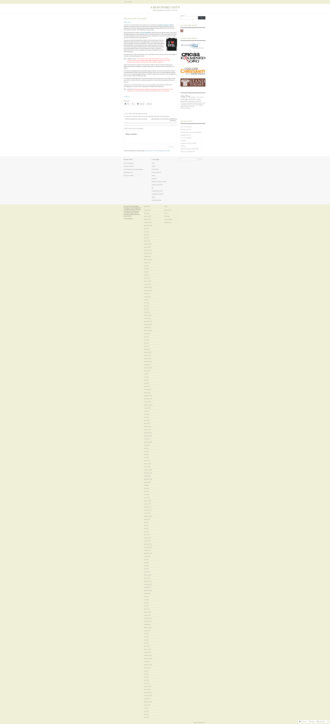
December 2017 (148, 507)
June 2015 (146, 599)
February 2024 (147, 281)
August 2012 (147, 705)
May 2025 (146, 234)
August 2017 (147, 519)
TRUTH (192, 106)
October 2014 (147, 624)
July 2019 (146, 448)
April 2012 (146, 717)
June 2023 (146, 302)
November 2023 (148, 290)
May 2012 (146, 714)
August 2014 (147, 630)
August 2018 (147, 482)
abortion (129, 116)
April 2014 (146, 643)
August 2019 (147, 445)
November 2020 (148, 398)
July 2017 (146, 522)
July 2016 (146, 559)
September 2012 (148, 701)
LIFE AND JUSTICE (137, 113)
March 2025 (147, 241)
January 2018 (147, 503)
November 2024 (148, 253)
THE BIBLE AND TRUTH (158, 194)
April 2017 (146, 531)
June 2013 (146, 674)
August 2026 (147, 210)
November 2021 (148, 361)
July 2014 (146, 633)
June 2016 (146, 562)
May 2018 (146, 491)
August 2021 (147, 370)
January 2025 (147, 247)
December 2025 (148, 222)
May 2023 (146, 306)
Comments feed (168, 219)
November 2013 (148, 658)
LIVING (198, 99)
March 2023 (147, 312)
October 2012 (147, 698)
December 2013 (148, 655)
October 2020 (147, 401)
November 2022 (148, 324)
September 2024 (148, 259)
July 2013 (146, 671)
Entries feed (167, 216)
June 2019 (146, 451)
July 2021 (146, 374)
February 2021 (147, 389)
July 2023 (146, 299)
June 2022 (146, 340)
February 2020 (148, 426)
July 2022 (146, 336)
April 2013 (146, 680)
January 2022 (147, 355)
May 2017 (146, 528)
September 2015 (148, 590)
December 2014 (148, 618)
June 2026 (146, 213)
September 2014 (148, 627)
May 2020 (146, 417)
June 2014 (146, 636)
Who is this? (128, 2)
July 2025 (146, 228)
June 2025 (146, 231)
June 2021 (146, 377)
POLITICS (144, 113)
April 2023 (146, 309)
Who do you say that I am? (187, 151)
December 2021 (148, 358)
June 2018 (146, 488)
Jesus (157, 116)
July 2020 (146, 411)
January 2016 (147, 578)
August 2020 (147, 408)
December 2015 (148, 581)
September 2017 (148, 516)
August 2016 (147, 556)
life (164, 116)
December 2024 (148, 250)
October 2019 (147, 439)
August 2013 (147, 667)
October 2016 (147, 550)
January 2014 (147, 652)
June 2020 (146, 414)
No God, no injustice (186, 137)
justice (161, 116)
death (139, 116)
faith (142, 116)
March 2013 (147, 683)
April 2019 (146, 457)
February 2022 (147, 352)
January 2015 (147, 615)
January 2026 (147, 219)
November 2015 (148, 584)
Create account (168, 210)
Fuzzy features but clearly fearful (189, 148)
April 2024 (146, 275)
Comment (171, 147)
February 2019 (147, 463)
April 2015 (146, 606)
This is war (183, 140)
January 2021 (147, 392)
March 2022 (147, 349)
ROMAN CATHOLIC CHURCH (159, 181)
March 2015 (147, 609)
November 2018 (148, 473)
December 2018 (148, 469)
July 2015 (146, 596)
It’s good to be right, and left (188, 143)
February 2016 (147, 575)
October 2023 (147, 293)
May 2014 (146, 640)
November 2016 (148, 547)
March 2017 (147, 534)
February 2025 (147, 244)
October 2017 (147, 513)
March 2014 (147, 646)
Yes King (182, 146)
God (155, 116)
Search (182, 15)
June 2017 (146, 525)
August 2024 (147, 262)
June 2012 (146, 711)
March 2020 (147, 423)
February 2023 (147, 315)
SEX (203, 103)
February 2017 (147, 538)
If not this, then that (185, 129)
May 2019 (146, 454)
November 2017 (148, 510)
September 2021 (148, 367)
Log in (165, 213)
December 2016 (148, 544)
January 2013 (147, 689)
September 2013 (148, 664)
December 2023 (148, 287)
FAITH (130, 113)
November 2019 (148, 435)
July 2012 (146, 708)
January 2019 (147, 466)
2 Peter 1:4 (127, 96)
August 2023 (147, 296)
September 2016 (148, 553)
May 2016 (146, 565)
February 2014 (147, 649)
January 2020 (147, 429)
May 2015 (146, 602)
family (145, 116)
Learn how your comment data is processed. (157, 150)
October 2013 (147, 661)
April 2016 (146, 568)
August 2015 (147, 593)
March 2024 (147, 278)
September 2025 (148, 225)
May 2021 (146, 380)
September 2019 (148, 442)
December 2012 (148, 692)
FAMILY (193, 97)
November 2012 (148, 695)
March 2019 (147, 460)
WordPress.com (168, 222)
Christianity (135, 116)
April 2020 (146, 420)
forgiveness (150, 116)
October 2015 (147, 587)
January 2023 (147, 318)
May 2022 (146, 343)
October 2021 (147, 364)
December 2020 (148, 395)
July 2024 (146, 265)
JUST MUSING (200, 97)
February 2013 (147, 686)
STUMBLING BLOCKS (188, 105)
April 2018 (146, 494)
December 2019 (148, 432)
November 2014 (148, 621)
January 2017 (147, 541)
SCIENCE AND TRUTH (194, 103)
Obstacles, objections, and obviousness (136, 119)
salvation (167, 116)
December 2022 (148, 321)
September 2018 (148, 479)
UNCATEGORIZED (186, 108)
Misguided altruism (185, 135)
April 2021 (146, 383)
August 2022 (147, 333)
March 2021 (147, 386)
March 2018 (147, 497)
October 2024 (147, 256)
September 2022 (148, 330)
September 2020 (148, 405)
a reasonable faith (165, 7)
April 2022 (146, 346)
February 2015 (147, 612)
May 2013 (146, 677)
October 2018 (147, 476)
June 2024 (146, 268)
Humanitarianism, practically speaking (190, 132)
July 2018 (146, 485)
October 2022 (147, 327)
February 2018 (147, 500)
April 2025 (146, 237)
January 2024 (147, 284)
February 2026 (147, 216)
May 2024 (146, 272)
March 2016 (147, 572)
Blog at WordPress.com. (199, 722)
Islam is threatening (185, 126)
